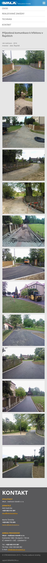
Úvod (5, 8)
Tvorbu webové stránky (31, 555)
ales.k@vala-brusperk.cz (10, 513)
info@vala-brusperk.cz (16, 549)
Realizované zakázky (13, 13)
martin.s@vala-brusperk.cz (10, 525)
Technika (7, 19)
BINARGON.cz (13, 560)
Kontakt (6, 24)
